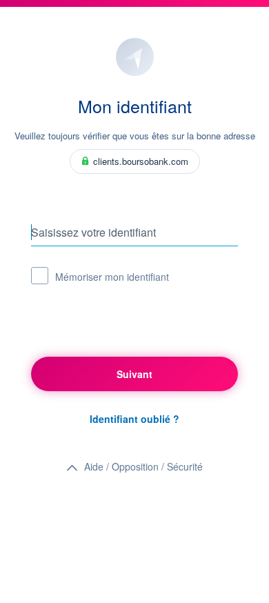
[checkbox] (39, 275)
